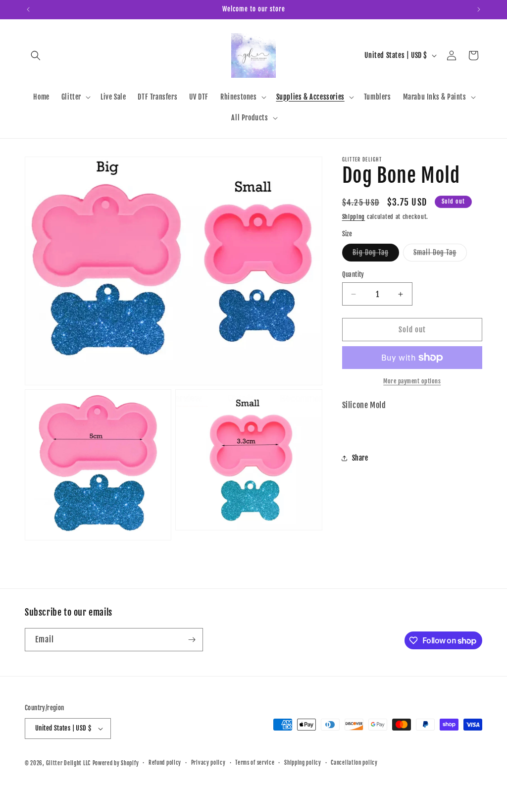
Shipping (353, 216)
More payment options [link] (412, 381)
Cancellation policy (354, 762)
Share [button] (360, 458)
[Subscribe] (192, 639)
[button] (36, 55)
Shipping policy (302, 762)
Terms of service (254, 762)
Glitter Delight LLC (68, 763)
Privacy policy (208, 762)
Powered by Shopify (116, 763)
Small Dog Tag (440, 255)
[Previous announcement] (28, 9)
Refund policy (165, 762)
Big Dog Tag (376, 255)
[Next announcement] (479, 9)
